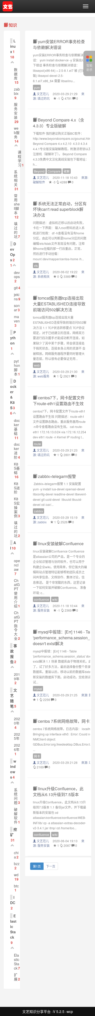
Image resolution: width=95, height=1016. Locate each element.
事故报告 (13, 653)
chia (16, 854)
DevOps (13, 251)
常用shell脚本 (17, 204)
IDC (12, 900)
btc (16, 885)
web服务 (17, 132)
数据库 (15, 74)
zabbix (17, 91)
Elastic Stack (16, 961)
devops (17, 274)
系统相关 (15, 178)
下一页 (50, 866)
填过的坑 (15, 230)
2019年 (17, 676)
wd (16, 874)
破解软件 (15, 815)
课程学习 (19, 158)
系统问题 (15, 796)
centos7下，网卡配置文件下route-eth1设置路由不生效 (59, 400)
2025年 (17, 736)
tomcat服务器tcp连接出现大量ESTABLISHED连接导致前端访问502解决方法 (59, 304)
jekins (16, 296)
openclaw (17, 565)
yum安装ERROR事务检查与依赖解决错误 (59, 44)
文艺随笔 (13, 698)
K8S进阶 (17, 488)
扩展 (15, 976)
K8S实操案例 (17, 507)
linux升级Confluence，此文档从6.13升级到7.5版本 (58, 791)
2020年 (17, 721)
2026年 (17, 747)
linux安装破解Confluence (60, 543)
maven (17, 318)
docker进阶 (17, 450)
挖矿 (13, 832)
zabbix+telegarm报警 (56, 476)
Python (13, 338)
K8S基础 (17, 468)
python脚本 (17, 367)
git (16, 287)
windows (13, 769)
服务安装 (15, 110)
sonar (17, 307)
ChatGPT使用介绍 (17, 593)
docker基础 (17, 427)
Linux (13, 46)
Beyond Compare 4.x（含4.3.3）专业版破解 (58, 123)
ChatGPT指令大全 (17, 625)
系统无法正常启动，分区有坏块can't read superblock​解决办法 (60, 209)
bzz (17, 863)
